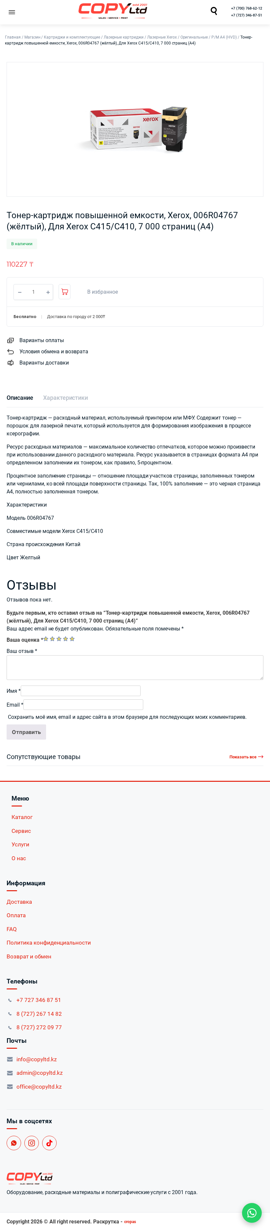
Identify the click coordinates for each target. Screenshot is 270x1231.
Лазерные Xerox (162, 37)
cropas (130, 1221)
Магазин (32, 37)
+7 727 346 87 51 (38, 1000)
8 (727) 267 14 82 (39, 1014)
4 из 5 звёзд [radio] (65, 638)
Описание (20, 397)
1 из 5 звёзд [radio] (45, 638)
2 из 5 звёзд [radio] (52, 638)
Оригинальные (194, 37)
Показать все (243, 756)
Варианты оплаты (41, 340)
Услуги (20, 844)
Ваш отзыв (22, 651)
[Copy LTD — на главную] (135, 1179)
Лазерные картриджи (124, 37)
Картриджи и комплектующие (72, 37)
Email (15, 705)
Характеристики (65, 397)
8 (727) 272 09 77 (39, 1027)
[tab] (20, 397)
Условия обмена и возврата (53, 351)
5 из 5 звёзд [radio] (72, 638)
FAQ (12, 929)
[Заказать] (64, 291)
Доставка (19, 901)
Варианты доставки (44, 363)
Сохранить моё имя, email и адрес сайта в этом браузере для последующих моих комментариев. (127, 717)
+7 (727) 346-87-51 (246, 15)
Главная (13, 37)
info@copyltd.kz (36, 1059)
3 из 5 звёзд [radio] (59, 638)
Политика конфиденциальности (49, 942)
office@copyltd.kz (39, 1086)
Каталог (22, 817)
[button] (99, 292)
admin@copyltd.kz (39, 1073)
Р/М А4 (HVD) (224, 37)
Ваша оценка (25, 640)
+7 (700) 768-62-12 (246, 8)
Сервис (21, 831)
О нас (19, 858)
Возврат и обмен (29, 956)
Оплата (16, 915)
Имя (14, 691)
